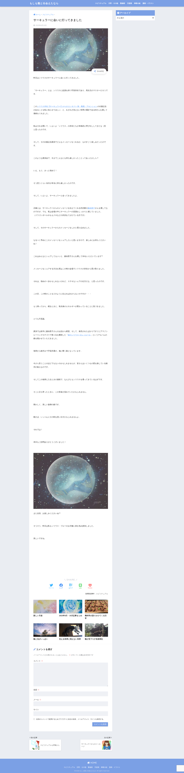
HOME (93, 762)
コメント (38, 661)
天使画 (129, 3)
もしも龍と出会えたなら (44, 3)
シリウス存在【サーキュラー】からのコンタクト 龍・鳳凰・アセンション (67, 106)
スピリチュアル (100, 3)
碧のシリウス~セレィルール (79, 335)
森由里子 (91, 208)
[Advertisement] (70, 558)
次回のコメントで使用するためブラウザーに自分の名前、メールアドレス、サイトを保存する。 (70, 719)
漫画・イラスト (148, 3)
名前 (36, 690)
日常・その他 (113, 3)
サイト (36, 710)
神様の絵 (137, 3)
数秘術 (122, 3)
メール (37, 700)
